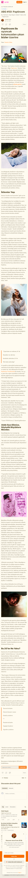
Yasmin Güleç (8, 19)
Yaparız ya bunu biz (6, 813)
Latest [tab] (6, 807)
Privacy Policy (19, 868)
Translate (4, 8)
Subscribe (19, 2)
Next (23, 778)
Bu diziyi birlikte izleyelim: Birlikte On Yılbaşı (9, 824)
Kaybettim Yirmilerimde (8, 371)
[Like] (2, 24)
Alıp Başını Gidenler (7, 6)
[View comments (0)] (6, 24)
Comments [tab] (4, 788)
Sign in (25, 2)
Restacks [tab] (11, 788)
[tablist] (7, 788)
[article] (14, 815)
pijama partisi (17, 84)
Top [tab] (3, 807)
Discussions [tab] (12, 807)
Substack (6, 875)
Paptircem (14, 68)
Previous (6, 778)
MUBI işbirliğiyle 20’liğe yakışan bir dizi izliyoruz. (10, 827)
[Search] (25, 806)
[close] (23, 834)
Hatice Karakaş (6, 816)
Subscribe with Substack (15, 862)
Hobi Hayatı (5, 811)
